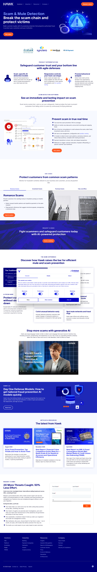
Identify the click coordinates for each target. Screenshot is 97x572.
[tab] (14, 188)
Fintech (24, 547)
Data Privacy (23, 566)
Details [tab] (48, 275)
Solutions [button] (19, 4)
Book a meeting (48, 241)
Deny (28, 299)
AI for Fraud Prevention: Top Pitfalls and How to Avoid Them (17, 450)
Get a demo (8, 34)
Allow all (69, 299)
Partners (60, 543)
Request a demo (87, 4)
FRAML (6, 549)
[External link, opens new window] (55, 50)
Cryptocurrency (26, 549)
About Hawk (61, 540)
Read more (8, 407)
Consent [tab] (27, 275)
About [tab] (69, 275)
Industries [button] (27, 4)
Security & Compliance (64, 547)
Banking (24, 540)
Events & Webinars (45, 552)
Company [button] (44, 4)
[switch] (40, 294)
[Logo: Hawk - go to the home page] (8, 4)
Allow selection (48, 299)
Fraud (5, 547)
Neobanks (25, 545)
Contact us (15, 566)
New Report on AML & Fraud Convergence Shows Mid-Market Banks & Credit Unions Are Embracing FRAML (78, 452)
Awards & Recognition (46, 543)
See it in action (9, 215)
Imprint (30, 566)
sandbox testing (84, 133)
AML (5, 540)
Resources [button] (36, 4)
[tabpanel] (48, 205)
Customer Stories (45, 547)
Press (41, 549)
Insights (42, 540)
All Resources (44, 556)
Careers (60, 545)
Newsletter (43, 554)
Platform (6, 543)
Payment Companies (27, 543)
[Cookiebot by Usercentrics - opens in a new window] (72, 271)
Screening (7, 545)
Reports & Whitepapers (46, 545)
